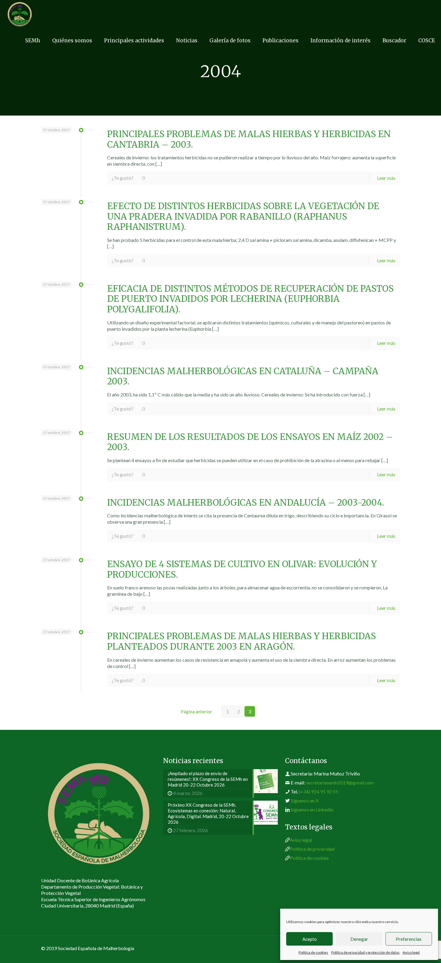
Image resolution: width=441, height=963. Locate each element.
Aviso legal (411, 952)
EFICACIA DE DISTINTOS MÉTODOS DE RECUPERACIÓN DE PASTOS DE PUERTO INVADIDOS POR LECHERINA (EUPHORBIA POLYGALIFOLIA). (250, 299)
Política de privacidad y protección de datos (365, 952)
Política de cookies (313, 952)
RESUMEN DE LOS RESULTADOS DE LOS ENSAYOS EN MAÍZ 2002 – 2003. (250, 442)
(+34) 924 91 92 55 (318, 791)
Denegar (359, 939)
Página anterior (196, 711)
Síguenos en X (305, 800)
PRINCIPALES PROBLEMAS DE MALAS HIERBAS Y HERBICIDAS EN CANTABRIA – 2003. (249, 139)
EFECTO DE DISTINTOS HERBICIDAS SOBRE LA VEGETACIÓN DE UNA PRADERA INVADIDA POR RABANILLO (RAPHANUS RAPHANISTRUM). (243, 216)
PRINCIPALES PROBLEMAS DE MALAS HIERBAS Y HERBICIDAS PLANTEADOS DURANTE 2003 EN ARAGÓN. (241, 641)
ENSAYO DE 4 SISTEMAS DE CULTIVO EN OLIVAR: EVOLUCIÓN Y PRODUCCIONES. (242, 569)
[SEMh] (19, 13)
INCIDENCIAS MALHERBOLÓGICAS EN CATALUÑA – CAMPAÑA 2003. (242, 376)
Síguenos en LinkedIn (312, 809)
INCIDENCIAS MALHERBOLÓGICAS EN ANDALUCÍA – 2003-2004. (245, 502)
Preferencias (409, 939)
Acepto (309, 939)
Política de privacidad (312, 849)
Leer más (386, 178)
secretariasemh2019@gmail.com (340, 782)
